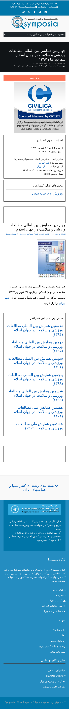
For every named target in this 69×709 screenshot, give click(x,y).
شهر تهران (44, 162)
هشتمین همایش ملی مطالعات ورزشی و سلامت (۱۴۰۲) (39, 426)
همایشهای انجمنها (27, 7)
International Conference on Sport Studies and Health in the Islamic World (35, 234)
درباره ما (59, 595)
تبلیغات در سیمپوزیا (53, 611)
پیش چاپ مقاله (57, 651)
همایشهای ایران (59, 63)
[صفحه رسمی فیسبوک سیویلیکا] (34, 12)
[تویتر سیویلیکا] (40, 12)
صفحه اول (50, 4)
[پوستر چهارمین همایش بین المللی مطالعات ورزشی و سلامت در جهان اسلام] (51, 260)
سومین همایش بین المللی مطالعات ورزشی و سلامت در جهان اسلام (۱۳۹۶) (35, 362)
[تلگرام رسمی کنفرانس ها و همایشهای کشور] (23, 12)
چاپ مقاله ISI (58, 630)
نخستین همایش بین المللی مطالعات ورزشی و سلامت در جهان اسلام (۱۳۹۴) (35, 330)
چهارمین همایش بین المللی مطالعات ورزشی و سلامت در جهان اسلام (39, 66)
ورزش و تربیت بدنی (42, 63)
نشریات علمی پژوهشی (54, 686)
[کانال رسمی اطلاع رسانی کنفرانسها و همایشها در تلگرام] (34, 509)
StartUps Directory (55, 675)
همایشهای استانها (19, 4)
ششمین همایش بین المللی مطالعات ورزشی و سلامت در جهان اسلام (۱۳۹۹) (35, 395)
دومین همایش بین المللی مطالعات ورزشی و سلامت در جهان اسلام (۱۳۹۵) (36, 346)
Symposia (10, 702)
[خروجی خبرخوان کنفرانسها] (28, 12)
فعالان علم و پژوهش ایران (52, 681)
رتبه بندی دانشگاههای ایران (52, 646)
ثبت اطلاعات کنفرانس (51, 606)
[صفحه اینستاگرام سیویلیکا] (45, 12)
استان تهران (42, 166)
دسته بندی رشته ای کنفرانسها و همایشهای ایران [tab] (32, 487)
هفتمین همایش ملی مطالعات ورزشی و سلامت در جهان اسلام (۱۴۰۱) (38, 411)
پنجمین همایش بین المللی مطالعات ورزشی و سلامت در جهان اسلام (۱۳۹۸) (35, 379)
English (13, 7)
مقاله (62, 635)
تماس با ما (58, 589)
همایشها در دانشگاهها (47, 7)
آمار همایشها (56, 600)
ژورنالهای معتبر (58, 641)
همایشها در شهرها (36, 4)
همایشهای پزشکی (56, 670)
